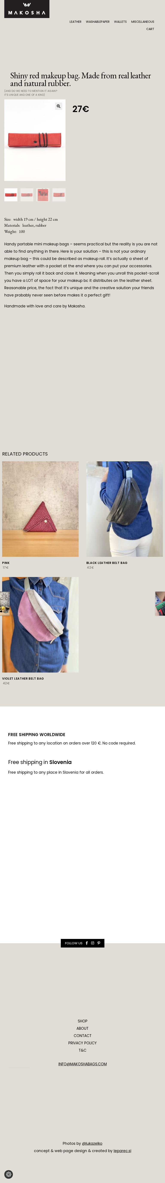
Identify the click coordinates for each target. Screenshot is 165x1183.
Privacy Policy (82, 1043)
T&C (82, 1050)
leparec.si (122, 1150)
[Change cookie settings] (8, 1174)
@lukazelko (92, 1143)
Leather (75, 21)
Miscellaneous (142, 21)
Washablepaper (98, 21)
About (82, 1028)
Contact (83, 1035)
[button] (58, 106)
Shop (82, 1021)
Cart (150, 28)
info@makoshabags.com (82, 1064)
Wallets (120, 21)
